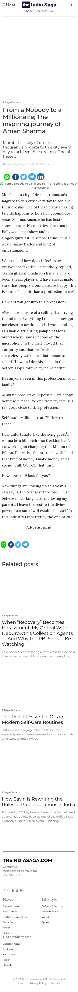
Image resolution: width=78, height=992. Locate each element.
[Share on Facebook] (15, 176)
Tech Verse (9, 954)
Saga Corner (10, 911)
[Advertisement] (39, 56)
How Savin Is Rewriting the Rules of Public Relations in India (39, 801)
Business (8, 949)
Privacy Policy (38, 983)
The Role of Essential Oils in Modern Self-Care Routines (32, 719)
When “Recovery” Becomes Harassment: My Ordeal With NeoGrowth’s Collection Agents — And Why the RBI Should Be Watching (37, 633)
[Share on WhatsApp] (7, 176)
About (21, 983)
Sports (45, 922)
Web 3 (45, 916)
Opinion (7, 932)
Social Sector (10, 922)
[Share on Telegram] (32, 176)
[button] (9, 4)
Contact (55, 983)
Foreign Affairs (50, 911)
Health (6, 959)
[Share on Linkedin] (40, 176)
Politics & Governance (15, 916)
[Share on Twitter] (24, 176)
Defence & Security (52, 906)
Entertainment (11, 906)
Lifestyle (7, 965)
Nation (7, 927)
